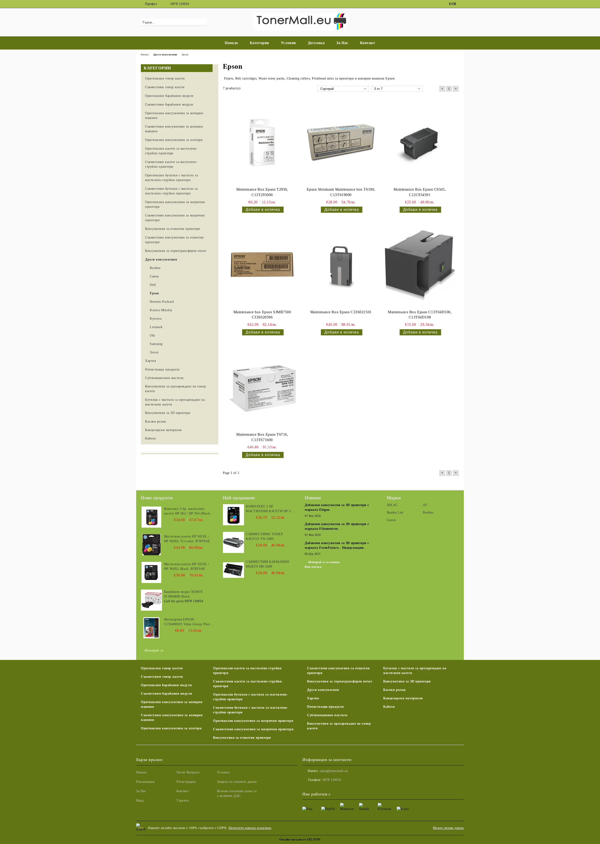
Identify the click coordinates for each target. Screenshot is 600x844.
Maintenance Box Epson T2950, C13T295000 (262, 192)
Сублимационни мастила (327, 715)
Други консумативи (323, 690)
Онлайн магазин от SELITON (300, 839)
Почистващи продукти (325, 706)
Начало (231, 43)
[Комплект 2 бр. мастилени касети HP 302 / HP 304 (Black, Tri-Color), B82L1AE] (151, 517)
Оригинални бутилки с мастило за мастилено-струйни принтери (250, 697)
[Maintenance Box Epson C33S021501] (341, 265)
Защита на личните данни (237, 781)
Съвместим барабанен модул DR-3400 (267, 564)
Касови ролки (394, 690)
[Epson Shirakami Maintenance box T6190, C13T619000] (341, 143)
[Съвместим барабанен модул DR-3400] (233, 570)
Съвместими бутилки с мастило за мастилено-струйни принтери (250, 710)
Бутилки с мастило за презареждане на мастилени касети (414, 670)
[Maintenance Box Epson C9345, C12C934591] (420, 143)
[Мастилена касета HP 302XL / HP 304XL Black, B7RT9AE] (151, 572)
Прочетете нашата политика (250, 828)
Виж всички (313, 566)
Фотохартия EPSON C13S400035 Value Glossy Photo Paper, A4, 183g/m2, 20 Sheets (188, 622)
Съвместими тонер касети (162, 676)
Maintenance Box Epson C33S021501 (341, 312)
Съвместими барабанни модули (166, 693)
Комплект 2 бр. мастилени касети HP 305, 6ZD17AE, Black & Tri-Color (270, 509)
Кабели (389, 706)
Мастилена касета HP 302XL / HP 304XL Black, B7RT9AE (186, 566)
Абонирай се (153, 650)
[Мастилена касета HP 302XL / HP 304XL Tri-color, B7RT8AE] (151, 544)
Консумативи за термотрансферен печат (339, 681)
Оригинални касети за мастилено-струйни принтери (247, 670)
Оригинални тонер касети (162, 668)
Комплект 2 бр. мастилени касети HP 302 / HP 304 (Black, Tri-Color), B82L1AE (187, 511)
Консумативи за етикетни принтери (242, 737)
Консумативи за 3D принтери (407, 681)
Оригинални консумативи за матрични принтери (253, 721)
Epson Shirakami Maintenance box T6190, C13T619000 (341, 192)
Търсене (182, 800)
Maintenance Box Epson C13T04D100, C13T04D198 (419, 314)
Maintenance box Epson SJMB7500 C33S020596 (262, 314)
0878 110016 (180, 4)
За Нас (342, 43)
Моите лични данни (448, 828)
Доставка (316, 43)
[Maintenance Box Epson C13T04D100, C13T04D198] (420, 265)
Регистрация (185, 781)
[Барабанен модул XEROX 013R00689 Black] (151, 600)
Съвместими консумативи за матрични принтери (253, 729)
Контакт (367, 43)
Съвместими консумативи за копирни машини (171, 717)
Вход (139, 800)
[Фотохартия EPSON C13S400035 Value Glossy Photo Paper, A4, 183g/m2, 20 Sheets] (151, 627)
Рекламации (145, 781)
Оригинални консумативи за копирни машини (171, 704)
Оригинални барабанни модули (166, 685)
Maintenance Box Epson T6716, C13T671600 (262, 437)
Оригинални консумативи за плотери (171, 728)
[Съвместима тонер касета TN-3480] (233, 542)
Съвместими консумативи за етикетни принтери (338, 670)
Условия (288, 43)
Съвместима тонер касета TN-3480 (264, 536)
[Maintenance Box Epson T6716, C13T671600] (262, 388)
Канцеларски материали (403, 698)
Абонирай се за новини (324, 562)
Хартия (313, 698)
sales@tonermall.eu (334, 771)
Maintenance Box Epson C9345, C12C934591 (420, 192)
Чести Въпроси (187, 772)
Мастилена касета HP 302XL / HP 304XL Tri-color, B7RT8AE (187, 539)
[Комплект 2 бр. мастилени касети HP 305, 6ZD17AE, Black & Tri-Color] (233, 514)
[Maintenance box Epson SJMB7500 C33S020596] (262, 265)
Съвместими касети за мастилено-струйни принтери (247, 684)
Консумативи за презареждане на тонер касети (339, 726)
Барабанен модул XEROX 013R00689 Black (183, 594)
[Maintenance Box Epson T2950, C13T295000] (262, 143)
